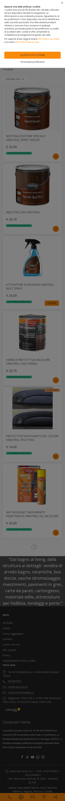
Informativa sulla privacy (27, 42)
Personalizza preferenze (33, 61)
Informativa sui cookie (48, 38)
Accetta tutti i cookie (32, 55)
